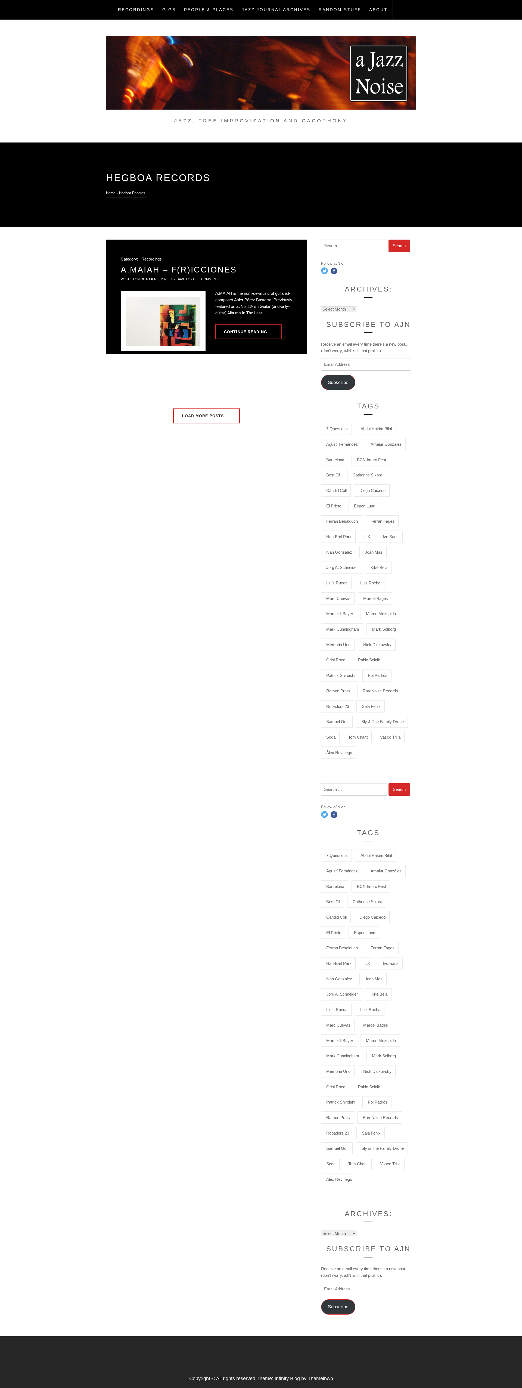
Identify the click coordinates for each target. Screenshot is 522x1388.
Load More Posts (203, 416)
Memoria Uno (338, 644)
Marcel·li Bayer (339, 613)
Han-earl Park (339, 536)
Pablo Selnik (369, 660)
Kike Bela (379, 567)
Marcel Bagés (375, 598)
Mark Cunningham (342, 629)
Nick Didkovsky (377, 644)
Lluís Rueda (336, 583)
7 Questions (337, 428)
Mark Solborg (384, 629)
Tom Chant (358, 737)
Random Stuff (340, 9)
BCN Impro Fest (371, 459)
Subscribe (338, 382)
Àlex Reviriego (339, 752)
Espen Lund (364, 506)
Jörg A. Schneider (342, 567)
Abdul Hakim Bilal (376, 428)
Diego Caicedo (372, 490)
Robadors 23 (337, 706)
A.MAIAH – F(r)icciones (179, 269)
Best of (333, 475)
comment (209, 279)
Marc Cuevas (338, 598)
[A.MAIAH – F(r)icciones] (163, 321)
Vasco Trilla (390, 737)
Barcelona (335, 459)
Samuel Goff (337, 721)
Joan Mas (374, 552)
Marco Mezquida (381, 613)
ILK (367, 536)
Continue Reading (245, 332)
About (378, 9)
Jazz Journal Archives (276, 9)
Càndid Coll (336, 490)
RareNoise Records (380, 691)
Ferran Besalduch (342, 521)
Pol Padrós (377, 675)
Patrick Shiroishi (340, 675)
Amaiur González (386, 444)
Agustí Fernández (342, 444)
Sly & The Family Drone (382, 721)
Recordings (136, 9)
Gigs (169, 9)
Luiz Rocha (370, 583)
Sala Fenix (371, 706)
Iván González (339, 552)
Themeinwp (320, 1378)
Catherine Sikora (367, 475)
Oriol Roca (335, 660)
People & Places (209, 9)
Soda (330, 737)
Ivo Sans (391, 536)
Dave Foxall (187, 279)
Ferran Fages (382, 521)
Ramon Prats (338, 691)
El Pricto (333, 506)
